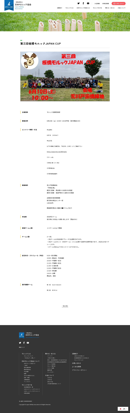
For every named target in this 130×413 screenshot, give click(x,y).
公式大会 (49, 377)
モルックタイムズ (78, 360)
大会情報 (97, 3)
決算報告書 (27, 379)
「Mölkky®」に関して (29, 358)
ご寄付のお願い (51, 358)
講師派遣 (49, 370)
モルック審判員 (51, 366)
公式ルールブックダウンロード (32, 391)
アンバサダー (27, 381)
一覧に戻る (65, 306)
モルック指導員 (51, 364)
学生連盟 (26, 371)
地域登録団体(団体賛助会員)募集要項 (56, 362)
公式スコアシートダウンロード (32, 389)
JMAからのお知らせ (79, 356)
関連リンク (22, 347)
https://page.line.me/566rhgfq (57, 152)
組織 (25, 373)
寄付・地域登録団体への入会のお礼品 (57, 360)
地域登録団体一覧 (28, 387)
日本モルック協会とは (29, 363)
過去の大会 (50, 381)
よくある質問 (76, 367)
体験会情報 (105, 3)
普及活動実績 (27, 367)
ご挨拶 (25, 365)
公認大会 (49, 379)
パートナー (50, 356)
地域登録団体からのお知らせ (81, 358)
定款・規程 (27, 377)
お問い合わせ (76, 363)
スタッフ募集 (50, 368)
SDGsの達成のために (29, 375)
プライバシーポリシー (79, 370)
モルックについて (28, 356)
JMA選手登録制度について (54, 383)
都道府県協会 (27, 369)
